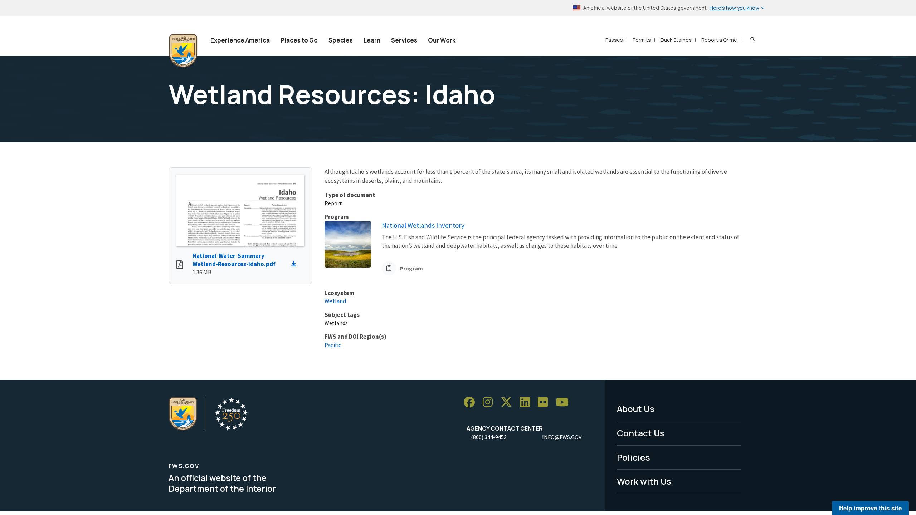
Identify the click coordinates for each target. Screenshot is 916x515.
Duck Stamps (676, 39)
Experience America (240, 40)
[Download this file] (295, 264)
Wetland (335, 301)
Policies (633, 457)
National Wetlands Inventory (423, 225)
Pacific (333, 345)
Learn (372, 40)
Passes (614, 39)
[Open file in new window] (179, 265)
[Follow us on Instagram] (490, 402)
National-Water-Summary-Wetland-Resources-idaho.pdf (234, 260)
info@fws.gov (561, 437)
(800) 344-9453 (489, 437)
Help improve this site (870, 508)
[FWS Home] (183, 51)
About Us (635, 409)
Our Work (441, 40)
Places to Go (299, 40)
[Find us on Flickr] (545, 402)
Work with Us (644, 481)
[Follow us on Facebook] (471, 402)
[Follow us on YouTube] (565, 402)
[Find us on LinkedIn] (527, 402)
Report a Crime (719, 39)
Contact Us (640, 433)
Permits (642, 39)
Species (340, 40)
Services (404, 40)
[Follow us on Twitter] (509, 402)
